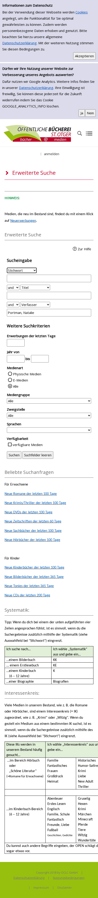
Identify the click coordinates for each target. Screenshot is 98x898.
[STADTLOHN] (37, 133)
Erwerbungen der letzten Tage (31, 336)
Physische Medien (27, 374)
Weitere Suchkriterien (28, 326)
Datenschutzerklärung (19, 43)
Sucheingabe (19, 260)
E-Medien (20, 380)
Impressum (41, 887)
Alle (15, 386)
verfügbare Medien (28, 444)
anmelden (51, 153)
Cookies (81, 12)
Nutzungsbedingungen (69, 878)
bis (28, 358)
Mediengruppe (18, 394)
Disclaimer (64, 887)
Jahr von (13, 352)
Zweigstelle (16, 409)
